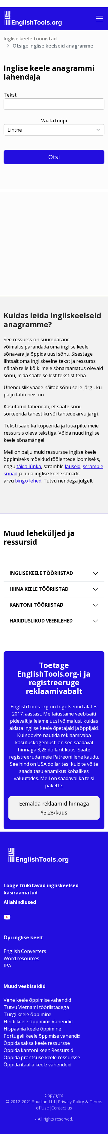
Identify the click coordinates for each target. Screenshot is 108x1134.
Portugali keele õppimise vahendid (42, 1036)
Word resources (21, 958)
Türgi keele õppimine (27, 1014)
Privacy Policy (71, 1101)
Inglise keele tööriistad (30, 38)
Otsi (54, 157)
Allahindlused (20, 902)
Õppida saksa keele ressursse (37, 1043)
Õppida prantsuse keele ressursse (42, 1057)
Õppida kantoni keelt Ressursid (38, 1050)
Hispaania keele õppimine (32, 1028)
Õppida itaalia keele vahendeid (37, 1064)
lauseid (72, 466)
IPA (7, 965)
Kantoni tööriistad (36, 605)
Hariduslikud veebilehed (41, 620)
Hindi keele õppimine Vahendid (38, 1021)
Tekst (10, 95)
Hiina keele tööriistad (39, 589)
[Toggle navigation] (99, 19)
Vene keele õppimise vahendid (37, 1000)
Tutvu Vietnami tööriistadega (36, 1007)
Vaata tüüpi (54, 120)
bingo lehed (28, 480)
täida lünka (28, 466)
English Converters (25, 951)
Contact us (61, 1108)
